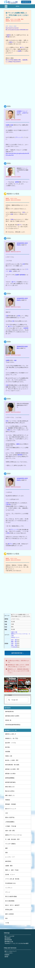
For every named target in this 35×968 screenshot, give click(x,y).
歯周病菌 (22, 274)
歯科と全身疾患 (9, 914)
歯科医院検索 (8, 939)
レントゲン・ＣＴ (10, 857)
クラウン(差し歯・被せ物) (12, 879)
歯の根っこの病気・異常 (11, 760)
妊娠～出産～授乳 (10, 830)
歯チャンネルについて (10, 951)
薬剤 (6, 852)
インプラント (8, 887)
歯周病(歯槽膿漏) (9, 778)
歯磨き (11, 42)
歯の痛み (7, 747)
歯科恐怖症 (8, 861)
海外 (6, 918)
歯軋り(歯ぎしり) (9, 795)
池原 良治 (14, 643)
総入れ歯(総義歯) (9, 901)
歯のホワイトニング (10, 808)
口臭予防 (8, 504)
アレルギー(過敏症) (10, 843)
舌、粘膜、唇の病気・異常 (12, 839)
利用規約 (7, 954)
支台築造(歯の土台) (10, 883)
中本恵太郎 (14, 647)
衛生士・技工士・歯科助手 (12, 905)
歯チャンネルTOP (9, 936)
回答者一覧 (8, 720)
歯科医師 (20, 454)
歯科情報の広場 (9, 941)
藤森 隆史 (14, 641)
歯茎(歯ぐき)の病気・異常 (12, 769)
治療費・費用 (8, 865)
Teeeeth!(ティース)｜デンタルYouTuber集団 (16, 943)
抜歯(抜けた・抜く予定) (11, 738)
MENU (17, 6)
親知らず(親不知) (9, 817)
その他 (7, 922)
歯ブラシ (22, 47)
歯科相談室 (8, 938)
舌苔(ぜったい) (15, 637)
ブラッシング (18, 137)
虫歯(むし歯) (8, 756)
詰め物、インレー (10, 874)
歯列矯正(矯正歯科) (10, 782)
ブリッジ (7, 892)
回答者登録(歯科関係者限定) (12, 724)
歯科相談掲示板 (26, 2)
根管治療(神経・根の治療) (12, 764)
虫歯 (8, 36)
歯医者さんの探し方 (10, 734)
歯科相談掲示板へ (17, 653)
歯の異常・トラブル (10, 742)
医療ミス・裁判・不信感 (11, 870)
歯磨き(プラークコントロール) (13, 835)
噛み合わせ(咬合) (9, 791)
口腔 (23, 264)
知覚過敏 (7, 751)
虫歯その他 (14, 632)
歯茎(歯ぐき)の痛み (10, 773)
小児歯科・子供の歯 (10, 826)
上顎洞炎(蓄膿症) (9, 821)
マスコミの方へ (9, 953)
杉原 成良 (14, 640)
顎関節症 (7, 799)
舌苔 (23, 212)
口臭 (13, 321)
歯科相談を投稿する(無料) (12, 716)
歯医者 (8, 35)
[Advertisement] (17, 83)
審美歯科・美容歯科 (10, 804)
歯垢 (10, 271)
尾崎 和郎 (14, 645)
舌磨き (12, 219)
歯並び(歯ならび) (9, 786)
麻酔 (6, 848)
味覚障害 (26, 328)
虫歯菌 (19, 51)
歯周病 (17, 182)
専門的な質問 (8, 909)
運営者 (6, 956)
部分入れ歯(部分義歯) (11, 896)
